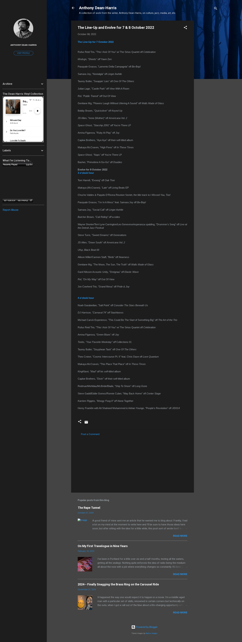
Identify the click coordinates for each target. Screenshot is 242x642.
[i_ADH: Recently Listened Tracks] (18, 164)
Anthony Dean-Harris (98, 8)
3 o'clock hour (86, 173)
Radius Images (151, 633)
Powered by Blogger (146, 627)
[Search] (216, 9)
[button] (185, 28)
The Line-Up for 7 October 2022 (96, 42)
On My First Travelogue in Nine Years (103, 546)
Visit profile (23, 53)
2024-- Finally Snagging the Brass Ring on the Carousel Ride (118, 584)
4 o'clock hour (86, 298)
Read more (180, 535)
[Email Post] (86, 423)
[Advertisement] (207, 70)
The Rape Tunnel (89, 507)
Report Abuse (10, 209)
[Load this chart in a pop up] (31, 200)
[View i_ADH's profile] (23, 200)
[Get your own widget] (10, 200)
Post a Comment (90, 434)
